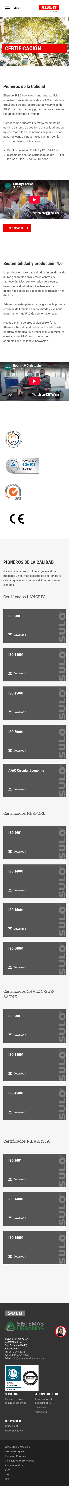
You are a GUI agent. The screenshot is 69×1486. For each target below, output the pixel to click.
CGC (7, 1474)
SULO (51, 8)
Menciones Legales (15, 1451)
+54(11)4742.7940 (19, 1355)
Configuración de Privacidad (19, 1460)
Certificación (41, 1412)
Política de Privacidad (16, 1456)
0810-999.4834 (17, 1351)
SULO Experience (14, 1430)
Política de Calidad (14, 1465)
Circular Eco (40, 1407)
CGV (7, 1470)
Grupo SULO (11, 1426)
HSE (7, 1479)
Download (19, 634)
